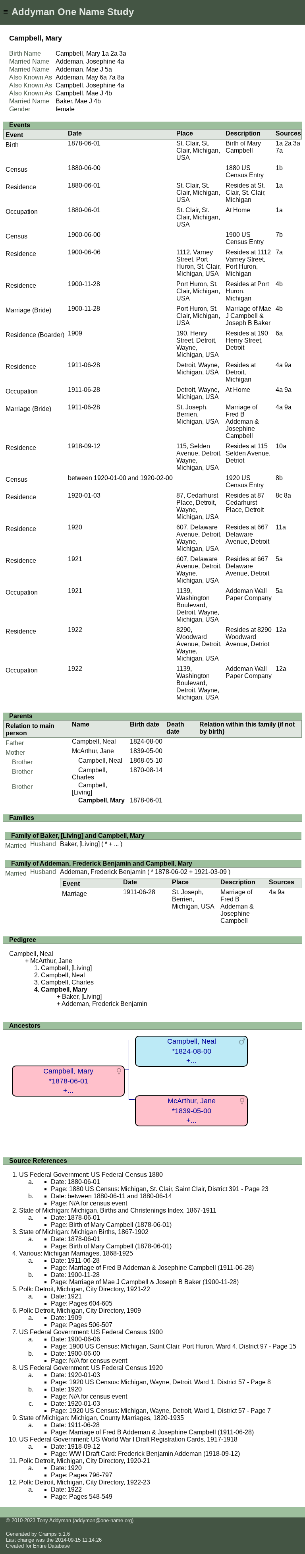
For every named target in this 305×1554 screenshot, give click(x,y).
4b (108, 93)
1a (105, 53)
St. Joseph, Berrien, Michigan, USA (197, 414)
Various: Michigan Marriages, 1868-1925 (76, 1253)
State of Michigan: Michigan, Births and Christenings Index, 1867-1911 (117, 1210)
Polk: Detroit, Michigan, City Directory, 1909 (80, 1310)
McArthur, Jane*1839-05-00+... (192, 1110)
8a (120, 77)
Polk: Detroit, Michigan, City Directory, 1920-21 (84, 1460)
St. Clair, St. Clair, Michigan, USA (198, 150)
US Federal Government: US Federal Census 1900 (91, 1332)
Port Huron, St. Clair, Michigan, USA (198, 291)
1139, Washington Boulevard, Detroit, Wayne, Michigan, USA (197, 605)
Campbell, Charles (89, 774)
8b (279, 478)
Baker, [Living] (80, 844)
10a (281, 446)
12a (281, 629)
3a (122, 53)
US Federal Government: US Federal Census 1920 (91, 1367)
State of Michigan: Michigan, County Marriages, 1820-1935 (101, 1417)
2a (114, 53)
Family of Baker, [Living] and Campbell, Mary (78, 835)
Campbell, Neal (94, 741)
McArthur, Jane (93, 751)
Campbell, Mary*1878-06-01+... (68, 1081)
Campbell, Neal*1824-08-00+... (191, 1051)
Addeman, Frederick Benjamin (103, 871)
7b (279, 234)
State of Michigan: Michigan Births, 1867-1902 (84, 1231)
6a (103, 77)
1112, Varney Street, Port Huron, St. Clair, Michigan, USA (198, 263)
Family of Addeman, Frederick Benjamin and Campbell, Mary (101, 863)
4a (120, 61)
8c (279, 495)
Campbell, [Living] (89, 789)
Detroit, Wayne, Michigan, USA (197, 369)
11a (281, 527)
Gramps (48, 1534)
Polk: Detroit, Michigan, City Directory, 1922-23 (84, 1482)
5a (108, 69)
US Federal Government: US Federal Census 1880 (91, 1174)
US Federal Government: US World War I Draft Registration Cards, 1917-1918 (128, 1439)
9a (287, 365)
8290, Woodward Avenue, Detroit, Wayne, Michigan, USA (199, 644)
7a (112, 77)
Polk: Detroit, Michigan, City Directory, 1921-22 (84, 1289)
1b (279, 168)
